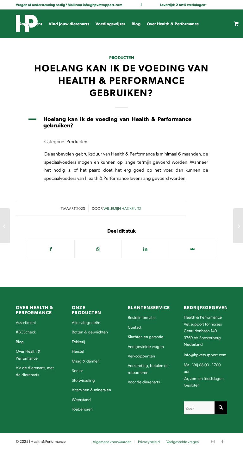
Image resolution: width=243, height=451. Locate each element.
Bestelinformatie (142, 317)
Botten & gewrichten (90, 331)
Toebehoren (82, 408)
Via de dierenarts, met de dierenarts (35, 371)
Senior (77, 370)
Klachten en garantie (145, 336)
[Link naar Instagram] (17, 80)
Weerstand (81, 399)
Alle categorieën (86, 322)
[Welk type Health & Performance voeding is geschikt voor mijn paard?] (5, 225)
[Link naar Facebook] (27, 80)
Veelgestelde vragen (146, 346)
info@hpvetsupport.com (102, 4)
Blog (20, 341)
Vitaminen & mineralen (91, 389)
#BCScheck (26, 331)
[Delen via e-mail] (192, 249)
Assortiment (26, 322)
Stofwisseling (83, 380)
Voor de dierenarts (144, 381)
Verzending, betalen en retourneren (148, 369)
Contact (134, 327)
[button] (121, 122)
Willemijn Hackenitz (122, 208)
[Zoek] (48, 52)
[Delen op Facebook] (50, 249)
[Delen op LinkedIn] (145, 249)
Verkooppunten (141, 355)
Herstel (78, 351)
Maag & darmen (86, 360)
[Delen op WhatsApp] (98, 249)
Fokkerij (78, 341)
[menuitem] (31, 23)
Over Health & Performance (28, 354)
